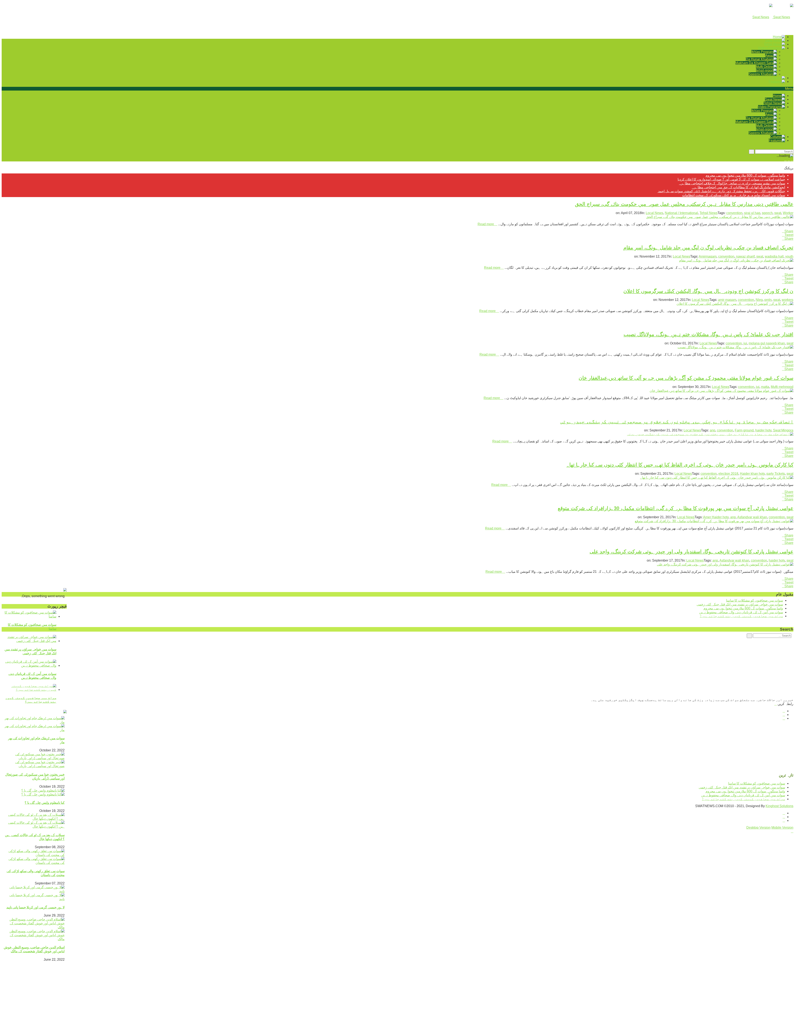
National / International (681, 213)
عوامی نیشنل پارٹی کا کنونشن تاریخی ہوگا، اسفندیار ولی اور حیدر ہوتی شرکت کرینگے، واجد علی (691, 551)
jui (745, 343)
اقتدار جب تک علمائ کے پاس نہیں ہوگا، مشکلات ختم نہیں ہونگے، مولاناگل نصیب (708, 334)
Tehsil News (709, 213)
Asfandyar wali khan (752, 517)
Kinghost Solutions (779, 806)
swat (777, 213)
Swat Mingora (783, 430)
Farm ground (744, 430)
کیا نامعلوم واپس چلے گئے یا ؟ (45, 802)
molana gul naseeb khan (767, 343)
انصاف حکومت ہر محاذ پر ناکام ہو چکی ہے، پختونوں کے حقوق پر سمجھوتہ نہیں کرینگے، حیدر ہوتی (676, 421)
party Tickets (775, 473)
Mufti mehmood (782, 387)
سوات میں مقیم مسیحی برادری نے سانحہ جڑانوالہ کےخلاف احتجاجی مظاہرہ (732, 183)
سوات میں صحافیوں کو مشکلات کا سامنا (754, 600)
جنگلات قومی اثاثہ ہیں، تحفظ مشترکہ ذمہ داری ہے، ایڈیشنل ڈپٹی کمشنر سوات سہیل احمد (721, 191)
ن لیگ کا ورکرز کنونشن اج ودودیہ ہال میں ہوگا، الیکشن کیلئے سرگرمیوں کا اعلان (708, 291)
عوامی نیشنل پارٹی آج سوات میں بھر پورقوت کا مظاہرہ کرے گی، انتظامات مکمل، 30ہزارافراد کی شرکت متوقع (675, 508)
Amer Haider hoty (716, 517)
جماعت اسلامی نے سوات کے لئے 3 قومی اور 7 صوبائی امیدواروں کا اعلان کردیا (731, 179)
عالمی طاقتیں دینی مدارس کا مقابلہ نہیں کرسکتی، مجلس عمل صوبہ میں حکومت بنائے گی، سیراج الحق (684, 204)
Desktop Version (758, 827)
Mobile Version (782, 827)
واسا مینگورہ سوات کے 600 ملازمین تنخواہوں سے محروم (745, 175)
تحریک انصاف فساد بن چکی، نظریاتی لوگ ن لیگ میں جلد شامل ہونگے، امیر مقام (708, 247)
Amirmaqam (708, 256)
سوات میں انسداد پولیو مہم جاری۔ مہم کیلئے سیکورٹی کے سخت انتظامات (733, 195)
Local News (654, 213)
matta (765, 387)
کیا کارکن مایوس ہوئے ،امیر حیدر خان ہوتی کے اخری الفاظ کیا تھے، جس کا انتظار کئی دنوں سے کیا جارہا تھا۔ (679, 464)
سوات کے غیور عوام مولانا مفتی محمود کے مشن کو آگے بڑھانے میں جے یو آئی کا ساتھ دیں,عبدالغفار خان (686, 378)
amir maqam (727, 300)
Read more (486, 224)
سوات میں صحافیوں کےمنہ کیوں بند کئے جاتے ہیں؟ (30, 699)
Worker (788, 213)
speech (767, 213)
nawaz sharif (745, 256)
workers (787, 300)
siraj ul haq (752, 213)
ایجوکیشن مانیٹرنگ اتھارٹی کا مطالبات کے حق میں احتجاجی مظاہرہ (738, 187)
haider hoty (763, 430)
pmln (768, 300)
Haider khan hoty (752, 473)
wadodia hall (774, 256)
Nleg (759, 300)
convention (734, 213)
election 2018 (728, 473)
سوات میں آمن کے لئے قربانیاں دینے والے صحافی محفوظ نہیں (741, 612)
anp (712, 430)
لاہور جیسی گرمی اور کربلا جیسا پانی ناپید (35, 907)
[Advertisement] (669, 669)
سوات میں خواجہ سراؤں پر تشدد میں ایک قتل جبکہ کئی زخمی (740, 604)
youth (789, 256)
